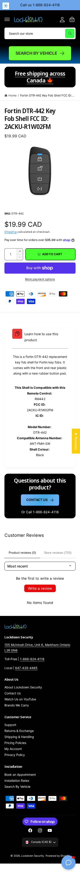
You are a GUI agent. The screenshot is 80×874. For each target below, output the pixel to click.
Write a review (40, 588)
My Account (13, 749)
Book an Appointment (20, 774)
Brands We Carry (16, 705)
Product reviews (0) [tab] (22, 552)
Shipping (10, 231)
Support (10, 725)
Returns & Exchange (19, 731)
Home (12, 95)
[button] (7, 19)
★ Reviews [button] (76, 441)
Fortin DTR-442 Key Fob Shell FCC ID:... (47, 95)
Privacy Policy (14, 755)
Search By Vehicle (36, 53)
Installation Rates (16, 780)
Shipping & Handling (19, 737)
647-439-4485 (26, 668)
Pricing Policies (15, 743)
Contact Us (37, 500)
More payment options (40, 279)
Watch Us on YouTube (20, 699)
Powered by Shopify (58, 855)
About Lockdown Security (23, 687)
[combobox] (40, 33)
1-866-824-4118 (32, 659)
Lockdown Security (32, 855)
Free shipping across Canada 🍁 (40, 77)
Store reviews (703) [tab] (58, 552)
